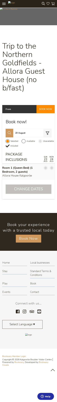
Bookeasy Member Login (14, 356)
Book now (45, 109)
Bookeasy (19, 362)
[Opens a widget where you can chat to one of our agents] (45, 396)
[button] (9, 133)
